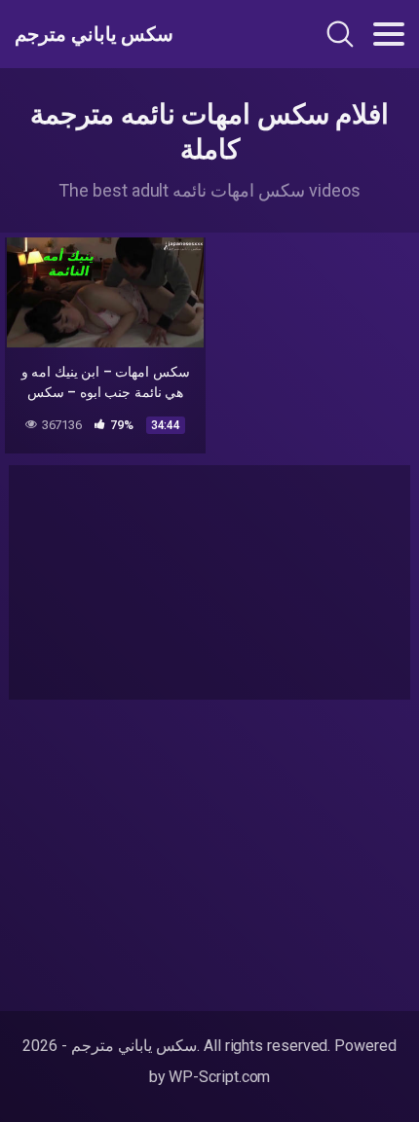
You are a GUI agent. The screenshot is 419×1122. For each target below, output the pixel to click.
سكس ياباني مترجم (94, 34)
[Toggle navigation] (388, 34)
